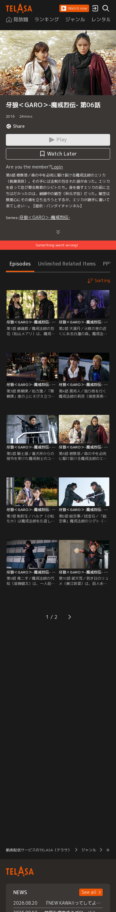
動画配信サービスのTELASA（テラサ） (38, 850)
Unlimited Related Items (67, 263)
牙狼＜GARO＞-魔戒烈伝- (44, 217)
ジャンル (88, 850)
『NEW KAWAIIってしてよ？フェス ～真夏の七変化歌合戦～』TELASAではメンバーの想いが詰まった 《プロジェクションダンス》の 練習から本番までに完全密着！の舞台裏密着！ (73, 903)
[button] (74, 8)
